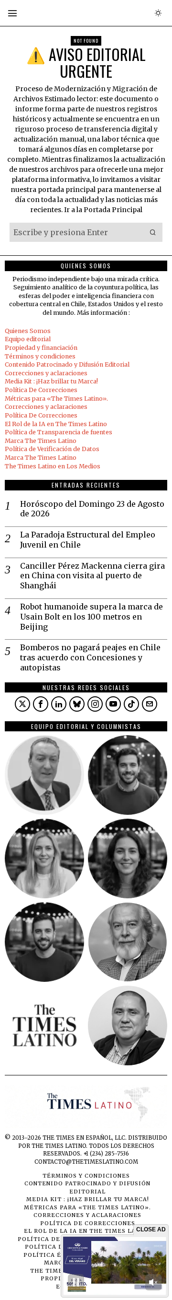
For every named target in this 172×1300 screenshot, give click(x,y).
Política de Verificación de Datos (52, 449)
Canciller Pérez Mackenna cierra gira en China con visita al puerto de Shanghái (92, 576)
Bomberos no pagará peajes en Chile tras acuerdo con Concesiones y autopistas (90, 657)
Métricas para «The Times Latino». (56, 398)
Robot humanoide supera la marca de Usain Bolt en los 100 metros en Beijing (91, 617)
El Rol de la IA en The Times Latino (56, 424)
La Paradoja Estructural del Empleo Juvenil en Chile (87, 539)
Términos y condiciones (40, 356)
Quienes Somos (28, 330)
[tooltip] (22, 704)
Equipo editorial (28, 339)
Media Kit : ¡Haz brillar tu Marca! (51, 381)
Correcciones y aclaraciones (46, 373)
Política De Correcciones (41, 390)
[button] (152, 232)
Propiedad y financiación (41, 347)
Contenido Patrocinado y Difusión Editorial (67, 364)
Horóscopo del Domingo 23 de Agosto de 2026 (92, 509)
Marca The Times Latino (40, 440)
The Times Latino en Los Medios (52, 466)
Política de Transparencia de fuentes (58, 432)
